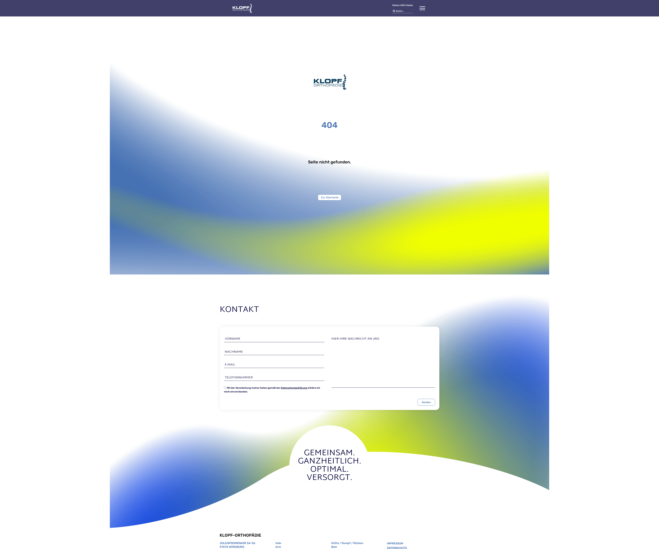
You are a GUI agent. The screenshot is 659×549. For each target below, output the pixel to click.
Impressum (395, 543)
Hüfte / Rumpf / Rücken (347, 543)
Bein (334, 546)
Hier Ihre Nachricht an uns (355, 339)
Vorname (232, 339)
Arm (278, 546)
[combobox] (402, 11)
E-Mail (230, 365)
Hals (278, 543)
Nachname (234, 352)
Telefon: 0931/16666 (402, 5)
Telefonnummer (239, 377)
